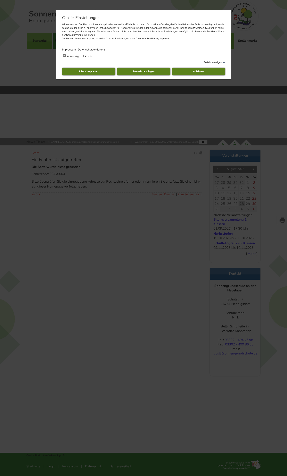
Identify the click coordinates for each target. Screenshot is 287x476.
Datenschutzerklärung (91, 49)
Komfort (89, 56)
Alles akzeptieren (88, 71)
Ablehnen (198, 71)
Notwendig (73, 56)
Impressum (69, 49)
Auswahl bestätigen (143, 71)
